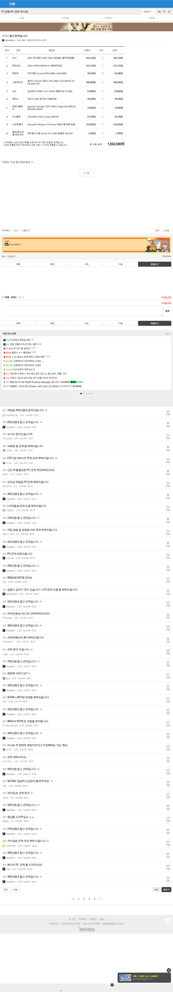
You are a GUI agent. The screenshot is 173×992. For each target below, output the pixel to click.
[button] (81, 393)
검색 (156, 889)
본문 (52, 264)
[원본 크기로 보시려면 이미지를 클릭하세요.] (64, 98)
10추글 (108, 18)
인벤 (12, 4)
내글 (22, 18)
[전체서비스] (169, 3)
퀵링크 (93, 919)
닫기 (169, 970)
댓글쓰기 (155, 264)
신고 (16, 230)
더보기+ (168, 334)
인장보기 (11, 256)
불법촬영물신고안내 (113, 923)
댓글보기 (155, 323)
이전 (86, 264)
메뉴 (4, 256)
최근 (6, 889)
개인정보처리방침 (70, 923)
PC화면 (83, 919)
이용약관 (53, 923)
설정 (102, 919)
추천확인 (6, 230)
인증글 (151, 18)
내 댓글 (65, 18)
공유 (157, 230)
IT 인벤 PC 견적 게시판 (15, 11)
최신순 (21, 297)
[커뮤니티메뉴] (4, 3)
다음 (121, 264)
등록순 (14, 297)
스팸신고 (26, 230)
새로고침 (167, 297)
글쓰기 (169, 11)
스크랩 (166, 230)
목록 (18, 264)
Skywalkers (10, 40)
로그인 (72, 919)
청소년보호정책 (91, 923)
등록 (167, 311)
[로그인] (163, 3)
